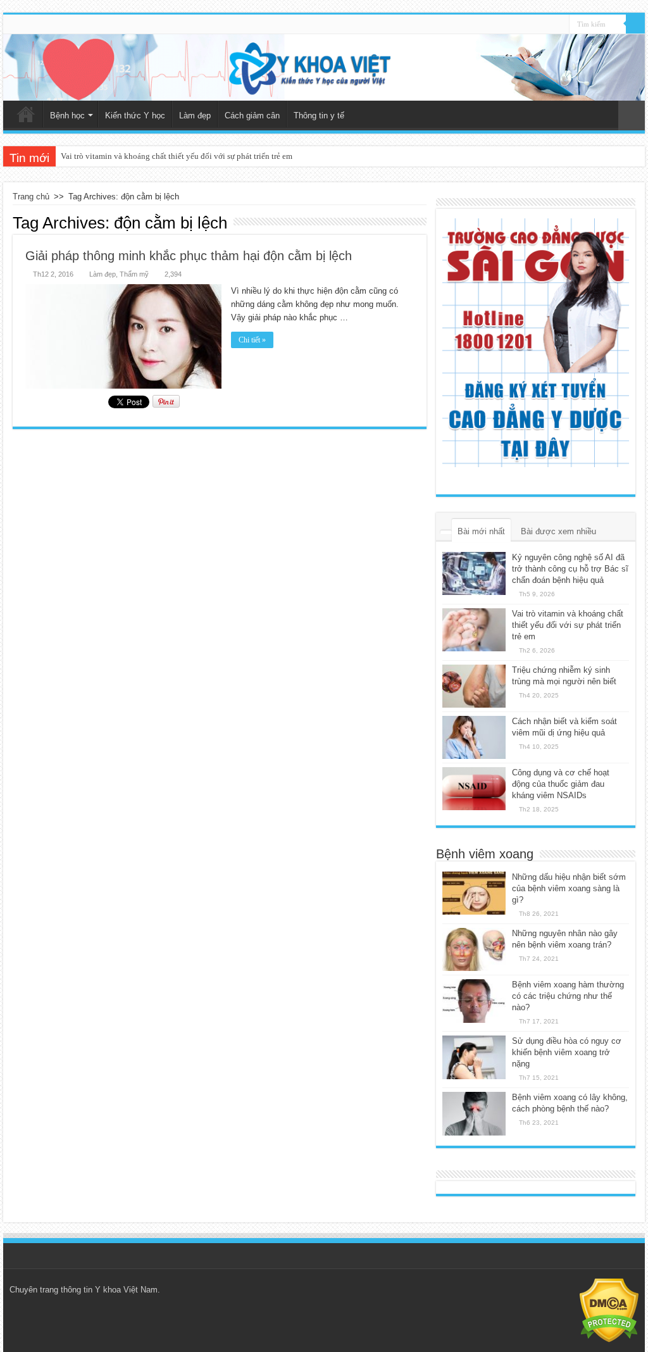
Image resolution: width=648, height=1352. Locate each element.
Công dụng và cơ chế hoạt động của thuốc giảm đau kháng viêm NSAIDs (560, 784)
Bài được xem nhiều (558, 531)
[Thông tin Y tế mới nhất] (324, 67)
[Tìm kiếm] (635, 24)
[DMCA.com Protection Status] (609, 1310)
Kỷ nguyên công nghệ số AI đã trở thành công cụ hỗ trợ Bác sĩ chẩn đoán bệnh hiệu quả (570, 569)
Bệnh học (67, 115)
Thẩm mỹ (134, 274)
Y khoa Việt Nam (126, 1289)
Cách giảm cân (252, 115)
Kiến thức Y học (135, 115)
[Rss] (559, 24)
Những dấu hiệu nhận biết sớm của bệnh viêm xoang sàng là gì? (569, 888)
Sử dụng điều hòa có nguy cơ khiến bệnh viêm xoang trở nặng (566, 1052)
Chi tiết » (252, 339)
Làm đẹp (195, 115)
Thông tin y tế (319, 115)
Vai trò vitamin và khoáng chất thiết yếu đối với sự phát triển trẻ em (176, 156)
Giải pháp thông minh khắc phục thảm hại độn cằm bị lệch (188, 256)
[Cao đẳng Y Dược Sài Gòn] (535, 342)
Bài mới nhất (481, 531)
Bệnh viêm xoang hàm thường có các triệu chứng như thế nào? (568, 996)
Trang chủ (25, 114)
